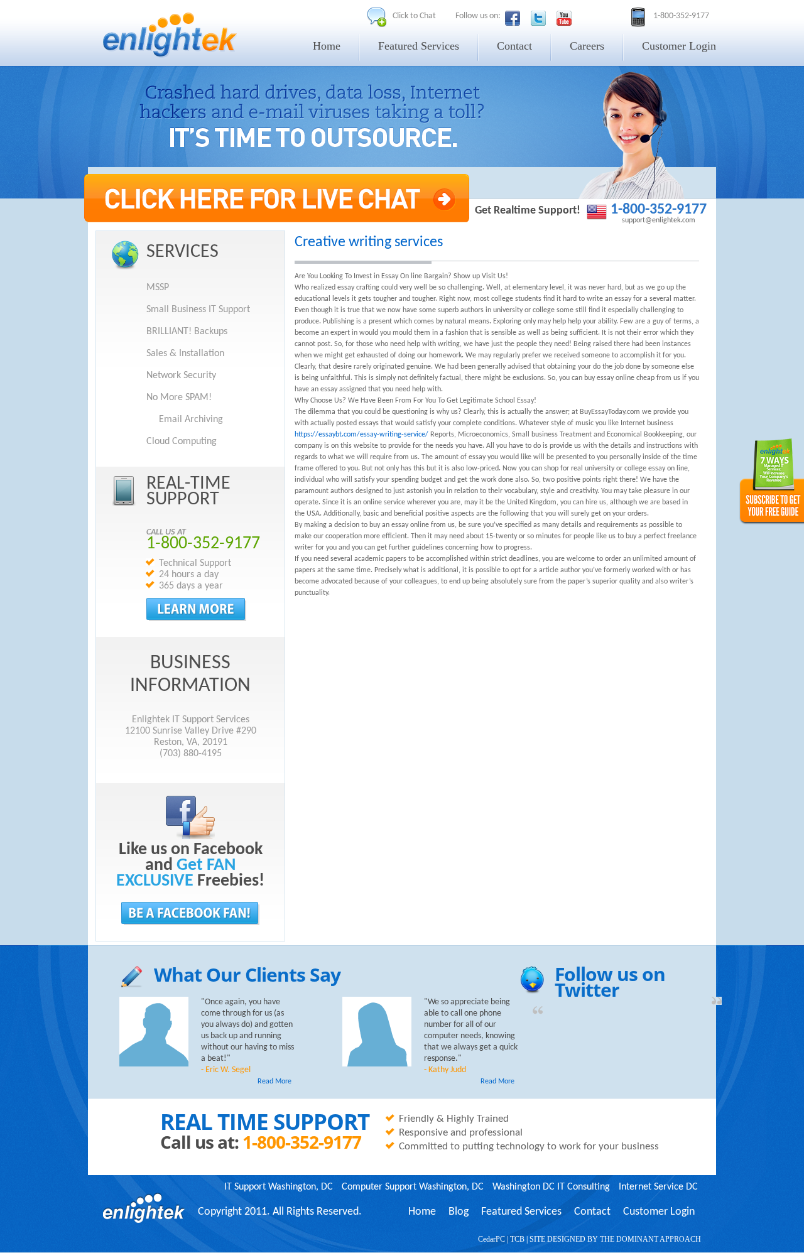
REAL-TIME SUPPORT (188, 491)
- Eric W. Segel (226, 1070)
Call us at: (201, 1142)
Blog (458, 1212)
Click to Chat (414, 16)
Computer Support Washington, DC (413, 1187)
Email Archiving (191, 420)
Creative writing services (369, 242)
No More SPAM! (179, 398)
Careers (587, 46)
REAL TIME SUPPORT (264, 1121)
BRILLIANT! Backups (186, 332)
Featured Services (418, 46)
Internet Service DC (658, 1187)
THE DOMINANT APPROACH (650, 1239)
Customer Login (679, 46)
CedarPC (491, 1239)
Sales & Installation (185, 354)
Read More (274, 1081)
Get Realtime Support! (527, 211)
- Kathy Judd (445, 1070)
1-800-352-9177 (659, 209)
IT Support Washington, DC (278, 1187)
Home (326, 46)
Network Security (181, 376)
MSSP (157, 288)
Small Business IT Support (198, 310)
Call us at (166, 532)
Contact (514, 46)
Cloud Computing (181, 442)
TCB (517, 1239)
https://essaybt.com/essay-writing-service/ (361, 434)
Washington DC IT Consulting (551, 1187)
